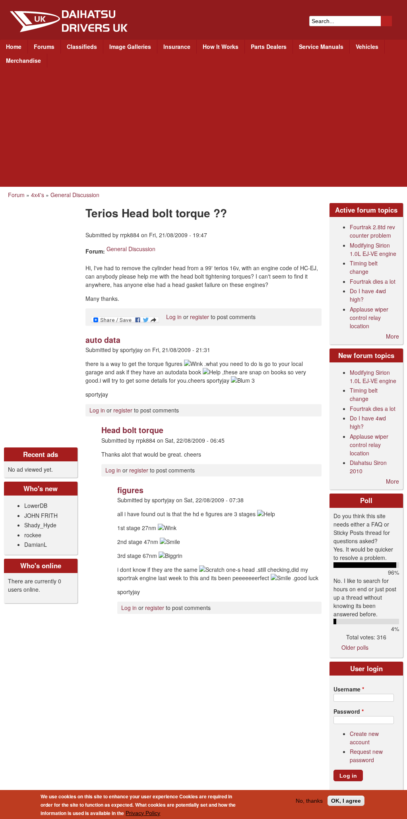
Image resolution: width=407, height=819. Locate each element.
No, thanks (309, 801)
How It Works (220, 46)
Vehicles (367, 46)
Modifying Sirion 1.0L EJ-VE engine (373, 249)
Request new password (366, 755)
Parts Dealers (269, 46)
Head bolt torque (132, 430)
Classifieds (82, 46)
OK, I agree (346, 801)
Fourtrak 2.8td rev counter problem (372, 231)
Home (13, 46)
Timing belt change (364, 267)
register (199, 317)
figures (130, 490)
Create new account (364, 738)
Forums (44, 46)
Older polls (354, 647)
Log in (174, 317)
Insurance (176, 46)
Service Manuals (321, 46)
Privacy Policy (143, 813)
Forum (16, 195)
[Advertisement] (203, 127)
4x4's (37, 195)
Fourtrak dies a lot (372, 281)
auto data (102, 339)
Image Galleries (130, 46)
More (392, 336)
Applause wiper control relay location (369, 317)
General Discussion (74, 195)
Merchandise (23, 60)
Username (348, 689)
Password (348, 711)
